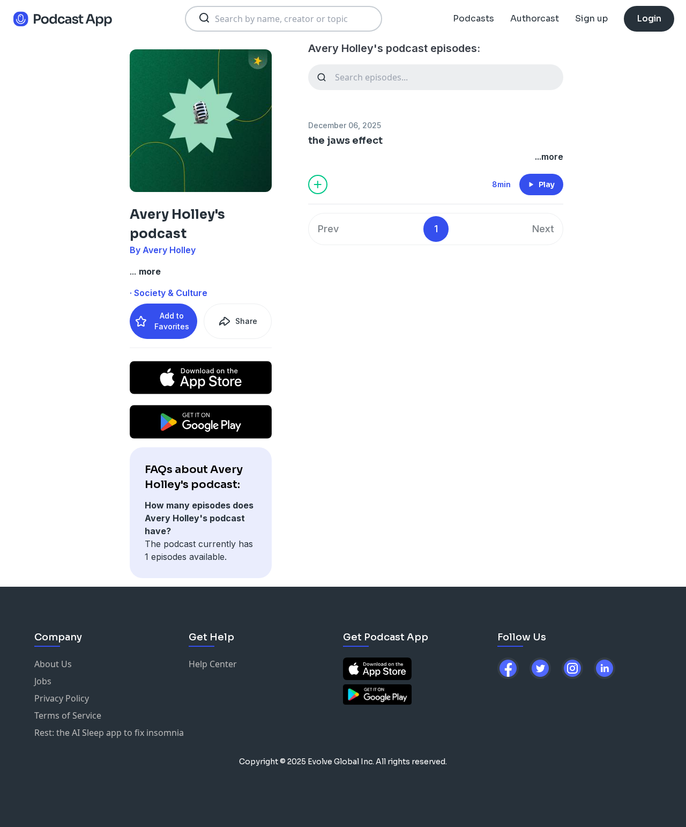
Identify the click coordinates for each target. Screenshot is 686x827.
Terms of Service (67, 715)
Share (246, 321)
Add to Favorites (171, 321)
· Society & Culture (168, 292)
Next (543, 228)
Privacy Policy (61, 698)
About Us (53, 664)
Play (547, 184)
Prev (328, 228)
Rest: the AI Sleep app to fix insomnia (109, 733)
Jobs (42, 681)
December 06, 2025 (344, 125)
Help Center (213, 664)
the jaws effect (345, 140)
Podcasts (473, 18)
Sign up (591, 18)
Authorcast (534, 18)
